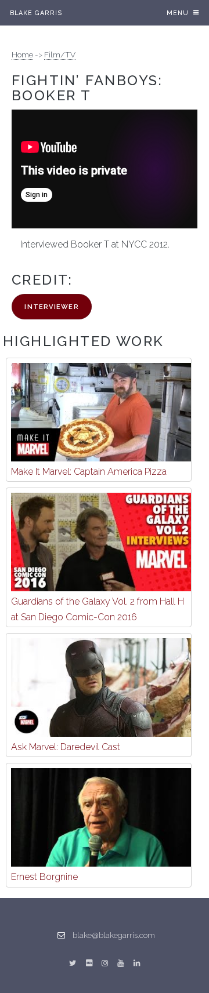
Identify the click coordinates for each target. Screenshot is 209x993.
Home (22, 54)
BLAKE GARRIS (36, 12)
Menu (178, 12)
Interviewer (51, 307)
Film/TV (59, 54)
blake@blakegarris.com (114, 935)
